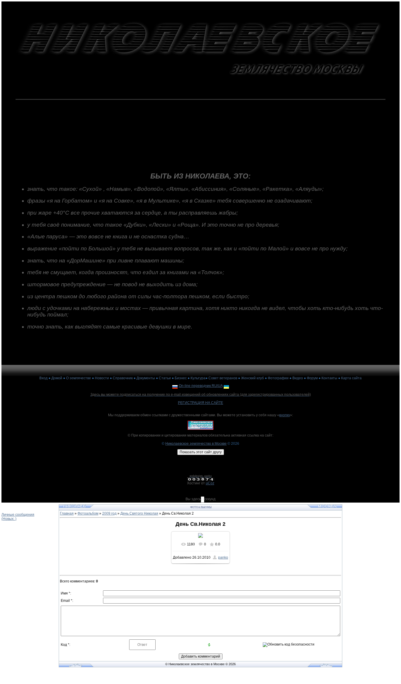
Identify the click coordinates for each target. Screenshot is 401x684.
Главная (67, 513)
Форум (312, 378)
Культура (198, 378)
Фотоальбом (87, 513)
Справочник (123, 378)
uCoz (210, 483)
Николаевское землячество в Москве (196, 444)
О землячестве (78, 378)
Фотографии (278, 378)
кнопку (284, 415)
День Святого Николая (139, 513)
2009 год (109, 513)
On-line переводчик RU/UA (201, 386)
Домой (56, 378)
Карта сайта (351, 378)
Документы (146, 378)
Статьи (165, 378)
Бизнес (181, 378)
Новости (102, 378)
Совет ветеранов (222, 378)
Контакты (329, 378)
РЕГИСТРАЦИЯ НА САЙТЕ (200, 403)
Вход (43, 378)
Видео (297, 378)
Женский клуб (252, 378)
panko (223, 557)
